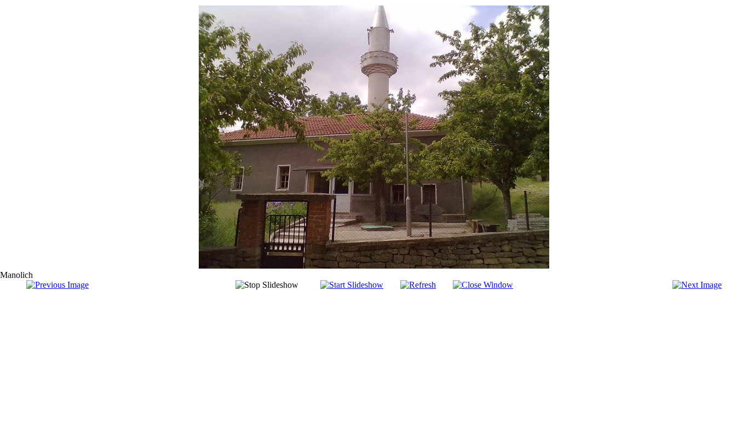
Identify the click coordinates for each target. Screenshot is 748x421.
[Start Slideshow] (351, 284)
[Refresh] (418, 284)
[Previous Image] (57, 284)
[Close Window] (483, 284)
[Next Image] (697, 284)
